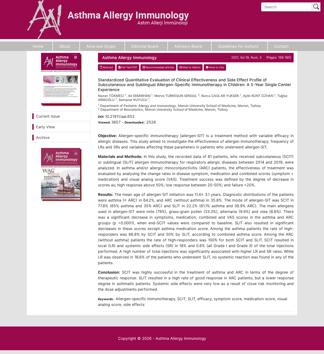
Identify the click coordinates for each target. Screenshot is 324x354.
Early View (45, 126)
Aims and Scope (101, 46)
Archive (43, 137)
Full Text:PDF (128, 67)
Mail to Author (191, 67)
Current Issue (48, 116)
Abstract (107, 67)
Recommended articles (159, 67)
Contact (281, 46)
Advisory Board (188, 46)
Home (38, 46)
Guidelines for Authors (238, 46)
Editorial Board (144, 46)
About (64, 46)
